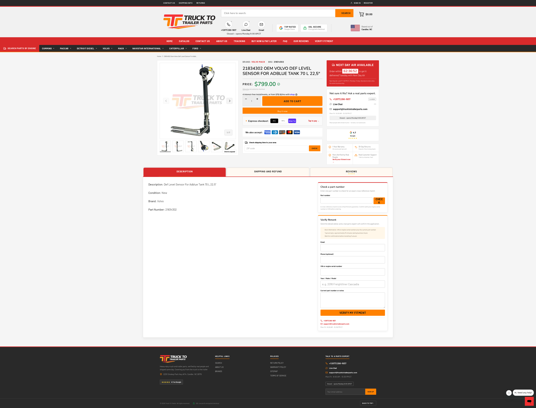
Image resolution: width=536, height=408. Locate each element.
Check (315, 148)
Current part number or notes (332, 290)
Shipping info (185, 3)
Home (159, 56)
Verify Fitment (324, 41)
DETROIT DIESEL (85, 48)
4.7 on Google (171, 382)
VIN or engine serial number (331, 266)
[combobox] (287, 13)
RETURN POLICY (276, 363)
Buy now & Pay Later (264, 41)
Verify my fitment (352, 312)
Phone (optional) (326, 254)
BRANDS (218, 371)
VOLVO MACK (258, 62)
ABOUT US (222, 41)
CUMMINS (47, 48)
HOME (170, 41)
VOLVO (106, 48)
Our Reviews (301, 41)
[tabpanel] (268, 257)
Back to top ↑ (368, 403)
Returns (200, 3)
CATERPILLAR (176, 48)
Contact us (169, 3)
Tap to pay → (313, 121)
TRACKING (239, 41)
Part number (325, 195)
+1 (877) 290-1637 (354, 99)
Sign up (371, 392)
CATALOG (184, 41)
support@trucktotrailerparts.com (350, 109)
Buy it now (282, 111)
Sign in (357, 3)
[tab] (184, 172)
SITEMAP (274, 371)
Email (322, 242)
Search (346, 13)
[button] (366, 14)
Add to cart (292, 101)
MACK (121, 48)
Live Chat (338, 104)
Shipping (246, 89)
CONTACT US (203, 41)
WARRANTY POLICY (278, 367)
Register (368, 3)
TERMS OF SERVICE (278, 375)
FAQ (285, 41)
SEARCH (218, 363)
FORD (195, 48)
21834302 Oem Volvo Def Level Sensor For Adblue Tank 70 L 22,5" (180, 56)
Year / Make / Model (328, 278)
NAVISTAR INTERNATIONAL (146, 48)
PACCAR (64, 48)
